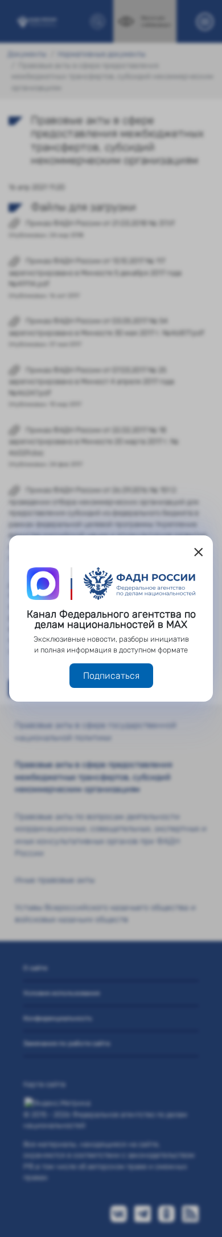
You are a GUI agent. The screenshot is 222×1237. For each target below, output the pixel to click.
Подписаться (111, 675)
